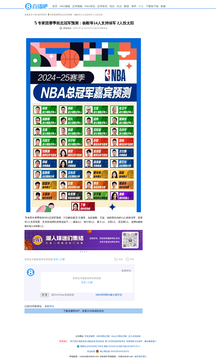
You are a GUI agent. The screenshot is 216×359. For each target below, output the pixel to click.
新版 (163, 6)
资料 (133, 6)
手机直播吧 (90, 336)
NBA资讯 (90, 6)
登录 (55, 259)
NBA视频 (65, 6)
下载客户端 (152, 6)
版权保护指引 (140, 356)
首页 (54, 6)
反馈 (121, 259)
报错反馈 (91, 341)
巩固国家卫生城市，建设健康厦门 (141, 341)
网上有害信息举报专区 (115, 341)
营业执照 (91, 351)
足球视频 (77, 6)
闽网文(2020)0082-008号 (91, 346)
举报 (132, 259)
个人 (141, 6)
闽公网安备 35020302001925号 (114, 351)
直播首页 (28, 14)
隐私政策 (83, 341)
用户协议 (74, 341)
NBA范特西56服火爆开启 (109, 294)
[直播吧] (36, 6)
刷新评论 (49, 306)
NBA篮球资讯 (40, 14)
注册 (62, 259)
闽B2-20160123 (111, 346)
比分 (119, 6)
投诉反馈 (100, 341)
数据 (126, 6)
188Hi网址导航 (103, 336)
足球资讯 (102, 6)
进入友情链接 (134, 336)
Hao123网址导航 (119, 336)
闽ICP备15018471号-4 (129, 346)
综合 (112, 6)
